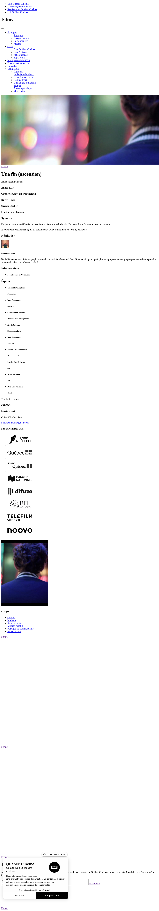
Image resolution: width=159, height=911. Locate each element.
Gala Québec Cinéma (18, 3)
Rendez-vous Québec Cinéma (22, 9)
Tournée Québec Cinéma (19, 6)
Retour (4, 166)
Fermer (4, 636)
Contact (11, 617)
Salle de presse (14, 623)
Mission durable (15, 626)
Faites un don (14, 631)
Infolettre (11, 620)
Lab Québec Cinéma (17, 12)
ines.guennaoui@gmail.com (15, 422)
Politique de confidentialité (20, 628)
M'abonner (94, 883)
